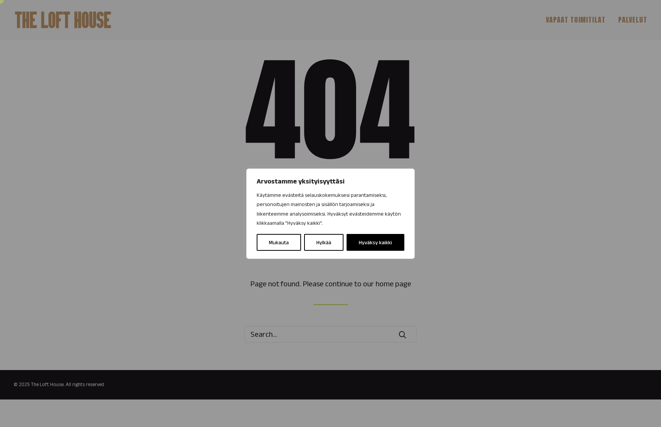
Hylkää (323, 242)
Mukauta (279, 242)
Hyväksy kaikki (375, 242)
